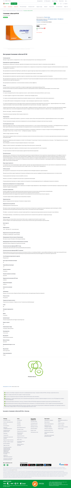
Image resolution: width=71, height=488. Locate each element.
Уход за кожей (51, 6)
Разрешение (5, 435)
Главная (4, 10)
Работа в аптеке (61, 423)
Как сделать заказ (6, 420)
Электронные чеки (34, 432)
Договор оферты (6, 443)
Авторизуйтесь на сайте (7, 386)
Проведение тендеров (48, 420)
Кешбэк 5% (16, 6)
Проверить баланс (34, 426)
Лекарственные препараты (11, 10)
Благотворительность (21, 427)
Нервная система (20, 10)
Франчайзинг (47, 422)
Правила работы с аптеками (20, 445)
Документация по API (48, 430)
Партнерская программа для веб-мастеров (49, 436)
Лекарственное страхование (20, 434)
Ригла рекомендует (23, 6)
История (18, 422)
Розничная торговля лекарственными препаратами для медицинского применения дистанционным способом (7, 450)
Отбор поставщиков (48, 428)
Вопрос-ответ (33, 430)
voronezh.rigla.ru (38, 467)
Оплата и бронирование (8, 422)
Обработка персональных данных (7, 456)
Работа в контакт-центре (63, 426)
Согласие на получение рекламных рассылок (7, 459)
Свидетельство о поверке (22, 437)
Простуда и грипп (31, 6)
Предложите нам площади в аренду (48, 426)
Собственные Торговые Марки (49, 433)
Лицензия (5, 433)
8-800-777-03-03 (7, 481)
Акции (5, 6)
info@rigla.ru (57, 485)
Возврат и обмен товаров (8, 441)
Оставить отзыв (20, 429)
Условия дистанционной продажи (8, 438)
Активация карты (34, 423)
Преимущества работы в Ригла (63, 421)
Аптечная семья (34, 421)
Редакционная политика (22, 431)
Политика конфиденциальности (7, 428)
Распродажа (10, 6)
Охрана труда (60, 428)
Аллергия (45, 6)
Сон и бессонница (59, 6)
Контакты (19, 425)
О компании (19, 420)
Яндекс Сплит (66, 6)
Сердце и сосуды (39, 6)
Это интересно (6, 425)
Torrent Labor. (47, 17)
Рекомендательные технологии (21, 442)
